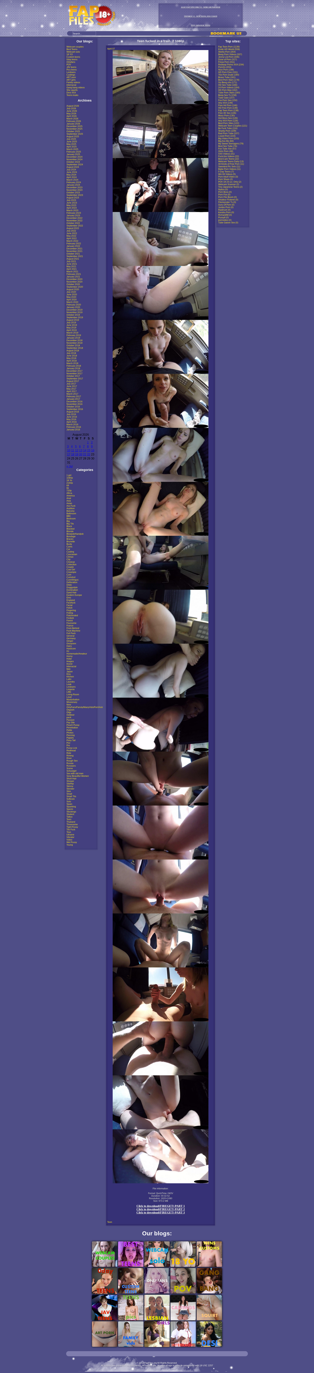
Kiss (69, 674)
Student (70, 814)
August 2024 (73, 167)
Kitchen (70, 676)
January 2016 (73, 429)
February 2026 (74, 121)
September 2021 (75, 256)
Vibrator (70, 837)
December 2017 (74, 371)
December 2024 (74, 157)
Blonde (70, 531)
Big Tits (70, 523)
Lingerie (71, 689)
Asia (69, 501)
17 (68, 454)
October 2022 (73, 223)
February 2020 (74, 304)
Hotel (69, 659)
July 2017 (71, 383)
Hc (68, 651)
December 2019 (74, 310)
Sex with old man (75, 773)
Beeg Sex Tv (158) (227, 95)
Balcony (71, 511)
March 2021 (72, 271)
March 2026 (72, 118)
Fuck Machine (73, 631)
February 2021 (74, 274)
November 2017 (74, 373)
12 (76, 450)
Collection (72, 564)
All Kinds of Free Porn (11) (231, 164)
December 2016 (74, 401)
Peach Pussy (73, 725)
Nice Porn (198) (226, 69)
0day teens (72, 59)
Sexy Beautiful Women (78, 776)
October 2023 (73, 192)
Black (69, 526)
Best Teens (72, 49)
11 (72, 450)
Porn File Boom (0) (227, 197)
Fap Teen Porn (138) (228, 110)
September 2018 (75, 348)
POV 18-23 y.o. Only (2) (229, 182)
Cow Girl (71, 569)
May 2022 (71, 236)
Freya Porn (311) (226, 62)
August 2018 (73, 350)
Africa (69, 493)
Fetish (70, 608)
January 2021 (73, 276)
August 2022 (73, 228)
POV (69, 64)
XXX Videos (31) (226, 154)
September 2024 (75, 164)
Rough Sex (72, 761)
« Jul (70, 466)
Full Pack (71, 633)
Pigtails (70, 738)
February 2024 (74, 182)
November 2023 (74, 190)
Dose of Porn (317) (227, 59)
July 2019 (71, 322)
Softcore (71, 799)
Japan (70, 671)
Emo (69, 597)
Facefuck (71, 602)
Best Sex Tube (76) (227, 146)
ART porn (71, 77)
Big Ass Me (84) (226, 141)
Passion (71, 720)
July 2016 (71, 414)
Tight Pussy (72, 827)
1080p (70, 478)
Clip (69, 559)
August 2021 (73, 259)
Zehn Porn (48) (225, 151)
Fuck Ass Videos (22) (228, 156)
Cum (69, 574)
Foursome (72, 623)
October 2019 (73, 315)
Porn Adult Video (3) (228, 176)
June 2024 (72, 172)
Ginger (70, 641)
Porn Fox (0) (224, 194)
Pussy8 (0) (223, 217)
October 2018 (73, 345)
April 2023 (72, 208)
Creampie (71, 572)
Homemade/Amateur (77, 653)
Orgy (69, 712)
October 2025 (73, 131)
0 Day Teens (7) (226, 171)
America (71, 495)
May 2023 (71, 205)
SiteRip (70, 783)
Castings (71, 75)
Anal (69, 498)
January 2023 (73, 215)
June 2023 (72, 203)
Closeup (71, 562)
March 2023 (72, 210)
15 (88, 450)
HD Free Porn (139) (228, 108)
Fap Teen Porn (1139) (229, 47)
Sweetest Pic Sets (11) (229, 166)
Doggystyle (72, 587)
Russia (70, 763)
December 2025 (74, 126)
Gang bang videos (76, 87)
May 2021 (71, 266)
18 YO (70, 54)
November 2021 (74, 251)
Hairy (69, 646)
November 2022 (74, 220)
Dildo (69, 585)
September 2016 (75, 409)
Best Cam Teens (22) (228, 159)
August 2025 (73, 136)
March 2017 (72, 394)
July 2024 (71, 169)
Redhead (71, 750)
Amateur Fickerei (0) (228, 199)
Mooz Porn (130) (226, 115)
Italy (69, 669)
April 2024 (72, 177)
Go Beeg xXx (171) (227, 82)
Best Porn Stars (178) (228, 80)
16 (92, 450)
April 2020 (72, 299)
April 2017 (72, 391)
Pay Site (71, 722)
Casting (70, 552)
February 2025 (74, 152)
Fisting (70, 613)
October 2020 (73, 284)
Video (69, 840)
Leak (69, 684)
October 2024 (73, 162)
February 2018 (74, 366)
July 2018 (71, 353)
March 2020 (72, 302)
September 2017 (75, 378)
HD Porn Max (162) (227, 90)
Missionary (72, 702)
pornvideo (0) (225, 220)
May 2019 (71, 327)
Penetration (72, 727)
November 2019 (74, 312)
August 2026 (73, 106)
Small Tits (71, 796)
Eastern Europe (74, 595)
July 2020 (71, 292)
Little (69, 692)
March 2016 (72, 424)
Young (70, 845)
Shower (70, 781)
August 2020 (73, 289)
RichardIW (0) (225, 215)
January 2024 (73, 185)
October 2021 (73, 253)
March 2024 (72, 180)
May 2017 (71, 389)
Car (68, 549)
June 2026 (72, 111)
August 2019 (73, 320)
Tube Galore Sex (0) (228, 222)
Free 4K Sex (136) (227, 113)
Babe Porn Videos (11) (229, 169)
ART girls (71, 80)
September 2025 (75, 134)
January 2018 (73, 368)
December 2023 (74, 187)
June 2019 (72, 325)
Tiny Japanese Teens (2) (230, 187)
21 (84, 454)
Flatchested (72, 615)
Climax (70, 557)
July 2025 (71, 139)
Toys (69, 832)
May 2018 (71, 358)
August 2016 (73, 412)
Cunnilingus (72, 580)
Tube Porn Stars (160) (229, 92)
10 (68, 450)
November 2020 (74, 282)
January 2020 (73, 307)
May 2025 (71, 144)
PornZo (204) (224, 67)
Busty (69, 544)
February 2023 (74, 213)
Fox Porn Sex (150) (227, 100)
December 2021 (74, 248)
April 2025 (72, 146)
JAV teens (71, 67)
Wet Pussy (72, 842)
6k (68, 488)
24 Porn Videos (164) (228, 87)
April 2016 (72, 422)
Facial (70, 605)
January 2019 (73, 338)
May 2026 (71, 113)
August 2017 (73, 381)
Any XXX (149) (225, 103)
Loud (69, 697)
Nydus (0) (223, 189)
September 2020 (75, 287)
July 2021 (71, 261)
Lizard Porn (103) (227, 136)
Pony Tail (71, 740)
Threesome (72, 824)
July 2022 (71, 231)
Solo (69, 801)
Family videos (73, 82)
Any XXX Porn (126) (228, 120)
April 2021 (72, 269)
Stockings (71, 811)
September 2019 (75, 317)
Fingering (71, 610)
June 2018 (72, 355)
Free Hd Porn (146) (227, 105)
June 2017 (72, 386)
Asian (69, 503)
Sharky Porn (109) (227, 131)
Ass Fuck (71, 506)
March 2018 (72, 363)
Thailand (71, 822)
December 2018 (74, 340)
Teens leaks (72, 95)
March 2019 (72, 333)
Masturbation (73, 699)
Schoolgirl (72, 771)
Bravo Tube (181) (227, 77)
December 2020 (74, 279)
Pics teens (72, 69)
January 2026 (73, 124)
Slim (69, 791)
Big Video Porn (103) (228, 138)
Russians (71, 766)
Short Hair (72, 778)
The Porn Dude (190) (228, 75)
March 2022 (72, 241)
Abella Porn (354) (227, 52)
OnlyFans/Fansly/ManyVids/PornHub (85, 707)
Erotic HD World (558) (229, 49)
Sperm (70, 809)
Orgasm (70, 710)
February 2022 (74, 243)
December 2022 (74, 218)
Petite (69, 730)
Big (68, 521)
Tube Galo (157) (226, 97)
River (69, 758)
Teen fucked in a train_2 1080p (160, 41)
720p (69, 490)
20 (80, 454)
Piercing (71, 735)
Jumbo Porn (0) (226, 207)
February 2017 (74, 396)
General (71, 636)
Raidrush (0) (224, 210)
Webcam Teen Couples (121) (232, 126)
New (69, 704)
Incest (69, 664)
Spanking (71, 806)
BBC (69, 516)
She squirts (72, 90)
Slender (70, 789)
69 (68, 485)
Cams (69, 546)
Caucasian (72, 554)
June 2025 (72, 141)
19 (76, 454)
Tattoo (70, 817)
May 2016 (71, 419)
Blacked (71, 529)
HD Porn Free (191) (228, 72)
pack (69, 717)
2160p (70, 483)
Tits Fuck (71, 829)
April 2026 (72, 116)
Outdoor (71, 715)
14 (84, 450)
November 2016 (74, 404)
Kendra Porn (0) (226, 212)
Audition (71, 508)
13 (80, 450)
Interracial (71, 85)
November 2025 (74, 129)
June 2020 (72, 294)
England (71, 600)
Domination (72, 590)
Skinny (70, 786)
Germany (71, 638)
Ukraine (70, 834)
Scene (70, 768)
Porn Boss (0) (225, 192)
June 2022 (72, 233)
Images (70, 661)
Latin (69, 679)
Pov (68, 743)
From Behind (73, 628)
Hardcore (71, 648)
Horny (70, 656)
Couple (70, 567)
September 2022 (75, 225)
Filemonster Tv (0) (227, 202)
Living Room (73, 694)
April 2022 (72, 238)
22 (88, 454)
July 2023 (71, 200)
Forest (70, 620)
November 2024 (74, 159)
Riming (70, 755)
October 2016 (73, 406)
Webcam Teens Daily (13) (231, 161)
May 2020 (71, 297)
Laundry (71, 681)
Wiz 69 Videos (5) (227, 174)
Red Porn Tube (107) (228, 133)
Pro (68, 745)
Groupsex (71, 643)
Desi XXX (71, 92)
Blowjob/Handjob (75, 534)
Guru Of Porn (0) (226, 205)
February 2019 (74, 335)
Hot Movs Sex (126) (228, 118)
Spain (69, 804)
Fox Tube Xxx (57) (227, 148)
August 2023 (73, 197)
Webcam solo (73, 52)
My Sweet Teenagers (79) (230, 143)
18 (72, 454)
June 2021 (72, 264)
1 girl (69, 475)
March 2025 (72, 149)
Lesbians (71, 72)
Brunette (71, 541)
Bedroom (71, 518)
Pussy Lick (72, 748)
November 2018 (74, 343)
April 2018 (72, 361)
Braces (70, 539)
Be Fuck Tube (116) (227, 128)
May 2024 (71, 174)
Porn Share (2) (225, 179)
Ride (69, 753)
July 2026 (71, 108)
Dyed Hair (72, 592)
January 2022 (73, 246)
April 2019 (72, 330)
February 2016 (74, 427)
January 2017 (73, 399)
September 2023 (75, 195)
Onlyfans (71, 62)
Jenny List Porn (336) (228, 57)
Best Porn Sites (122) (228, 123)
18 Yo (69, 480)
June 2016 (72, 417)
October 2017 (73, 376)
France (70, 625)
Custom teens (73, 57)
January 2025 (73, 154)
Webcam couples (75, 47)
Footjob (70, 618)
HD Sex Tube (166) (227, 85)
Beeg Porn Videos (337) (230, 54)
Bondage (71, 536)
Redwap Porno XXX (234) (231, 64)
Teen (69, 819)
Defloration (72, 582)
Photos (70, 732)
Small (69, 794)
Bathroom (71, 513)
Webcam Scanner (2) (228, 184)
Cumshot (71, 577)
